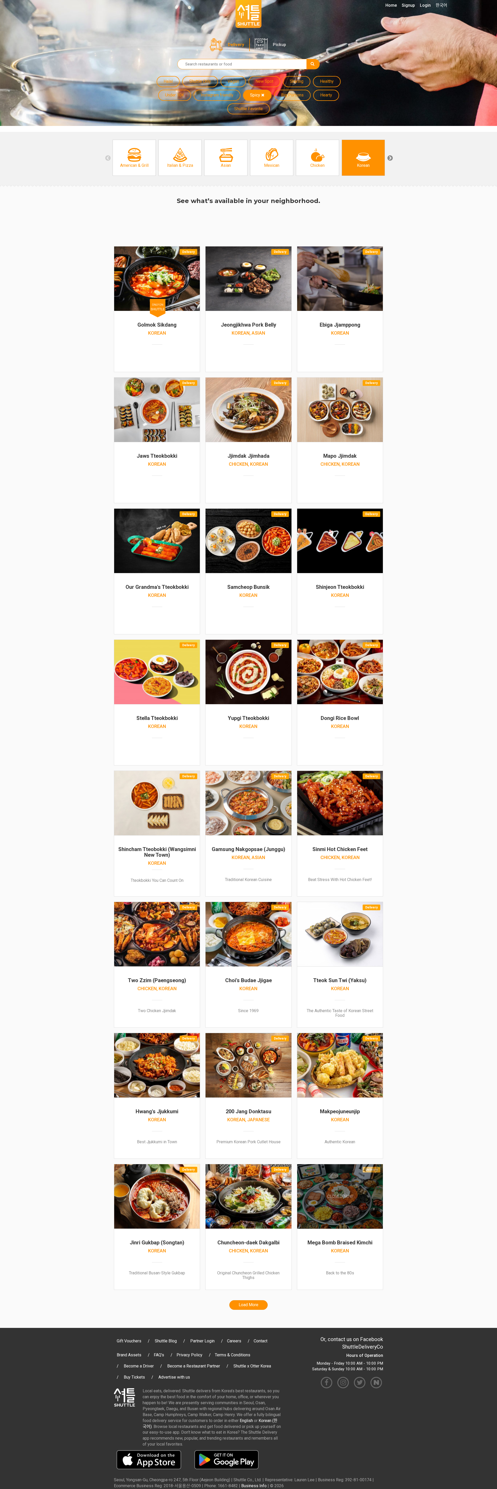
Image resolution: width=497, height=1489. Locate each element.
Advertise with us (174, 1377)
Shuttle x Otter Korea (252, 1366)
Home (391, 5)
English (246, 1420)
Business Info (254, 1485)
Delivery (236, 44)
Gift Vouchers (129, 1340)
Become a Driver (139, 1366)
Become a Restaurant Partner (193, 1366)
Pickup (279, 44)
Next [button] (389, 157)
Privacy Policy (189, 1354)
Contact (260, 1340)
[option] (134, 158)
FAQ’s (159, 1354)
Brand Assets (129, 1354)
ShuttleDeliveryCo (362, 1347)
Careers (234, 1340)
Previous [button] (107, 157)
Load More (248, 1304)
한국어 (441, 5)
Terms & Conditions (232, 1354)
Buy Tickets (134, 1377)
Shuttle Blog (166, 1340)
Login (425, 5)
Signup (408, 5)
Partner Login (202, 1340)
